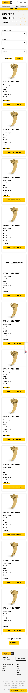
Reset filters (8, 58)
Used (18, 668)
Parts (18, 672)
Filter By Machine (7, 30)
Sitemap (11, 681)
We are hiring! (6, 6)
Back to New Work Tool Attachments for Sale (14, 21)
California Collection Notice (18, 685)
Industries (4, 668)
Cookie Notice (7, 685)
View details (6, 100)
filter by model (6, 39)
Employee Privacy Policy (9, 683)
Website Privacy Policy (20, 681)
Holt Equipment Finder (17, 690)
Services (19, 674)
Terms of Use (14, 687)
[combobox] (14, 34)
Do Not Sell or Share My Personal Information (14, 689)
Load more (13, 643)
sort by (4, 48)
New (18, 666)
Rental (18, 670)
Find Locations (21, 6)
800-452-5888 (7, 659)
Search (19, 58)
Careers (3, 670)
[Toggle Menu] (25, 2)
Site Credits (5, 681)
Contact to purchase (13, 104)
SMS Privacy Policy (20, 683)
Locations (4, 666)
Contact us (13, 9)
